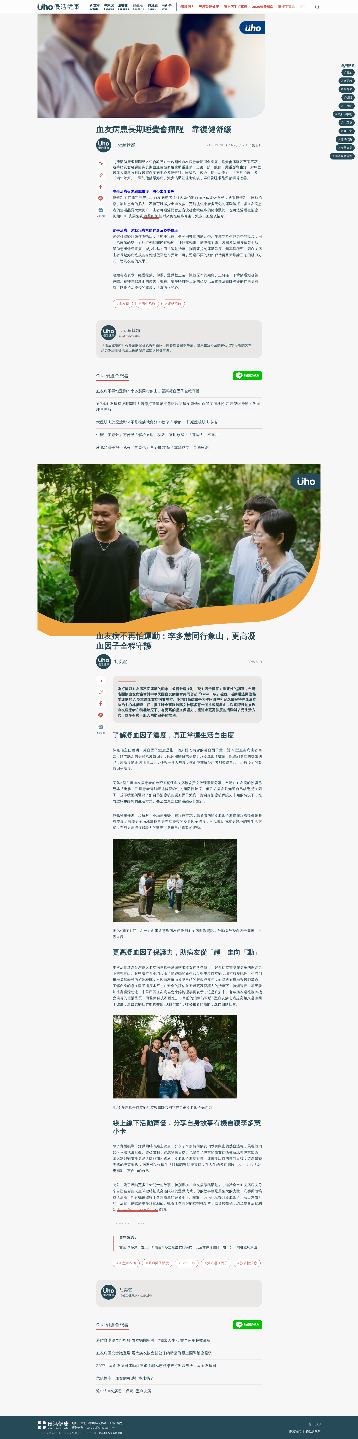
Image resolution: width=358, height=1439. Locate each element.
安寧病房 (346, 147)
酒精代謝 (346, 139)
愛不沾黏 (285, 6)
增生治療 (148, 303)
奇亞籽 (347, 81)
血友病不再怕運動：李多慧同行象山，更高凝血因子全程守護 (148, 391)
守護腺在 (304, 6)
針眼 (349, 97)
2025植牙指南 (242, 6)
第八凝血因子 (217, 1263)
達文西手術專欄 (214, 6)
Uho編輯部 (124, 145)
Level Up (188, 1263)
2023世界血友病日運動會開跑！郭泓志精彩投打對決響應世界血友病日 (156, 1366)
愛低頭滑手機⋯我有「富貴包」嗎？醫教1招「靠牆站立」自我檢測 (152, 447)
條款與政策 (313, 1431)
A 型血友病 (127, 1263)
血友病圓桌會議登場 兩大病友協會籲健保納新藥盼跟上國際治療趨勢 (154, 1353)
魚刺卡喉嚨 (345, 114)
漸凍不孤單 (266, 6)
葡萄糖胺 (151, 216)
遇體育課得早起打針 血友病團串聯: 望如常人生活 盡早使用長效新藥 (153, 1340)
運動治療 (174, 303)
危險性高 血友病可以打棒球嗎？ (125, 1378)
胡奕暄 (120, 661)
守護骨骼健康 (188, 6)
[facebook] (310, 1425)
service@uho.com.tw (100, 1427)
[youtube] (318, 1425)
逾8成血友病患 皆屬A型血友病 (123, 1391)
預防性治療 (248, 1263)
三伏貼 (347, 106)
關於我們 (295, 1431)
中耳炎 (347, 122)
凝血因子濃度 (158, 1263)
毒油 (349, 72)
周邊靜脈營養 (343, 156)
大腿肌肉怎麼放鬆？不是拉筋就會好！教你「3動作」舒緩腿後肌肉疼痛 (156, 422)
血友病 (187, 161)
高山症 (347, 131)
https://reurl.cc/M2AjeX (137, 1209)
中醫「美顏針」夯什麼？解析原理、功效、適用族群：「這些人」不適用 (157, 435)
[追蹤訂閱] (100, 210)
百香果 (347, 89)
